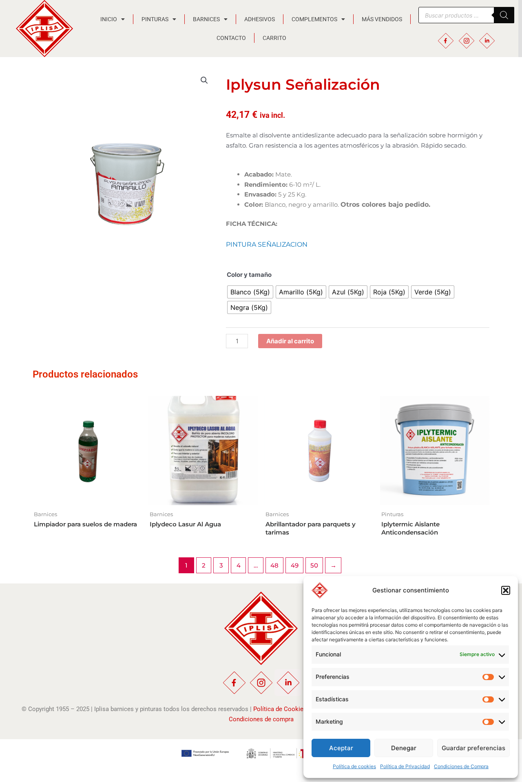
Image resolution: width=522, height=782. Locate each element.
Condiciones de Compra (461, 766)
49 (295, 565)
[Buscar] (504, 15)
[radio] (250, 292)
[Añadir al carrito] (134, 410)
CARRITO (274, 38)
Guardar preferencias (473, 748)
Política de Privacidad (405, 766)
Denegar (403, 748)
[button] (506, 590)
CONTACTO (231, 38)
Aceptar (341, 748)
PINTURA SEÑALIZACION (266, 244)
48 (274, 565)
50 (314, 565)
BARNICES (206, 19)
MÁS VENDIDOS (382, 19)
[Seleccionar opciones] (249, 410)
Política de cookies (354, 766)
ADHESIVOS (259, 19)
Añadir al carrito (290, 341)
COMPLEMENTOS (314, 19)
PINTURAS (155, 19)
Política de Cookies (280, 709)
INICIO (108, 19)
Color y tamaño (249, 274)
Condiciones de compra (261, 719)
